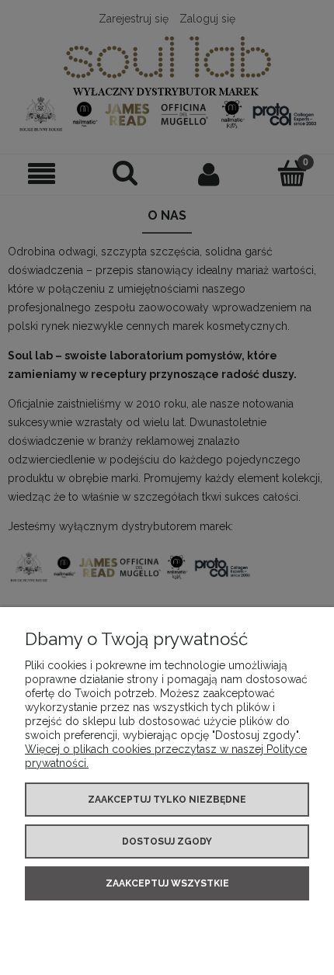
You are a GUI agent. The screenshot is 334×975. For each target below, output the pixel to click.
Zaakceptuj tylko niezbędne (167, 799)
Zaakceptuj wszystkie (167, 883)
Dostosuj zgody (167, 841)
